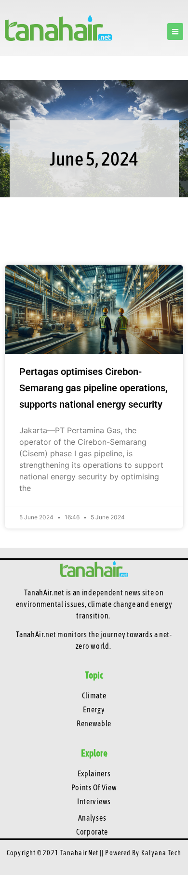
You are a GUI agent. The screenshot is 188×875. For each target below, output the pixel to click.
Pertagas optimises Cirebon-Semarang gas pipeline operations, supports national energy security (93, 388)
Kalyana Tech (161, 853)
